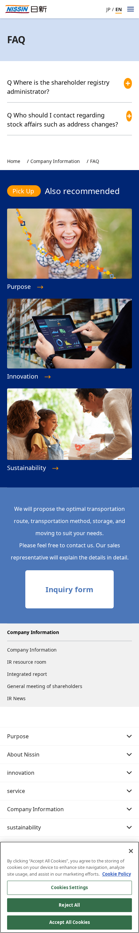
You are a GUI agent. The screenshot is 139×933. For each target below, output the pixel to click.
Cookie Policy (116, 874)
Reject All (69, 905)
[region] (69, 887)
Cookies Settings (69, 887)
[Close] (130, 851)
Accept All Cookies (69, 922)
